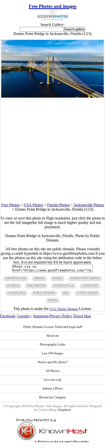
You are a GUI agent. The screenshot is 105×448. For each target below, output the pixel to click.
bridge (39, 278)
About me (52, 335)
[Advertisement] (52, 150)
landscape (90, 285)
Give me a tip (52, 379)
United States (87, 292)
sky (66, 292)
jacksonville (63, 285)
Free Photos (10, 205)
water (52, 300)
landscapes (16, 292)
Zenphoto (64, 410)
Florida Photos (58, 205)
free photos (36, 285)
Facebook (7, 316)
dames (57, 278)
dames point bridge (85, 278)
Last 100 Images (52, 353)
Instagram (40, 316)
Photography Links (52, 344)
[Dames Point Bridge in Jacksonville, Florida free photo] (52, 96)
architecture (16, 278)
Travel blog (82, 316)
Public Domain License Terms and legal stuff (52, 327)
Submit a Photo (52, 388)
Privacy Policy (61, 316)
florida (13, 285)
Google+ (24, 316)
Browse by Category (52, 397)
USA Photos (33, 205)
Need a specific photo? (53, 362)
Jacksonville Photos (89, 205)
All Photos (53, 371)
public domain (44, 292)
